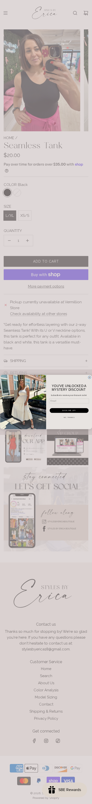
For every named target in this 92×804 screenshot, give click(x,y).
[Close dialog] (89, 377)
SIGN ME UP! (69, 410)
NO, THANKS (69, 417)
